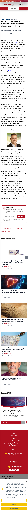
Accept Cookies (14, 508)
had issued (11, 71)
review (4, 111)
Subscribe (20, 216)
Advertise (14, 435)
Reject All (14, 504)
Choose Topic (12, 8)
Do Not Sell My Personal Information (14, 444)
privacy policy (7, 220)
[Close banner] (26, 2)
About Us (14, 433)
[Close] (26, 481)
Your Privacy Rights (14, 445)
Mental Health (19, 228)
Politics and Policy (9, 228)
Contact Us (14, 438)
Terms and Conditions (14, 440)
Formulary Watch (6, 231)
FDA (3, 228)
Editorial (14, 437)
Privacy (14, 442)
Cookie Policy (12, 497)
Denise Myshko (7, 266)
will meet (16, 42)
